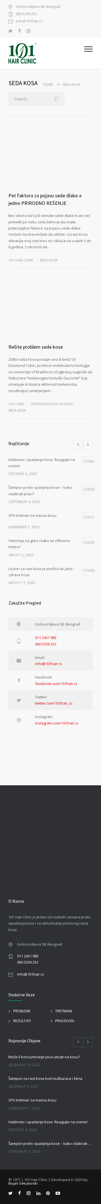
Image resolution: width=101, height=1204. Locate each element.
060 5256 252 (26, 14)
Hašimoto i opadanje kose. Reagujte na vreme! (48, 1121)
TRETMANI (63, 1010)
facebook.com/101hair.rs (56, 683)
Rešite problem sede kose (35, 347)
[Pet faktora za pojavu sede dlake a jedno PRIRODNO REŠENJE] (50, 165)
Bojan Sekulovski (23, 1183)
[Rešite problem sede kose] (50, 316)
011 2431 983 (45, 637)
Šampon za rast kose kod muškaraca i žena (45, 1078)
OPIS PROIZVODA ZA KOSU (52, 404)
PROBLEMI (21, 1010)
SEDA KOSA (49, 260)
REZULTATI (22, 1020)
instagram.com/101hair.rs (56, 723)
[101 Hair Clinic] (46, 53)
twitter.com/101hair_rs (54, 703)
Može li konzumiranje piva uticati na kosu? (44, 1056)
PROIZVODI (64, 1020)
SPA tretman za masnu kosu (32, 1100)
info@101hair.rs (29, 21)
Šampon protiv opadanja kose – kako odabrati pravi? (50, 1143)
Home (48, 84)
